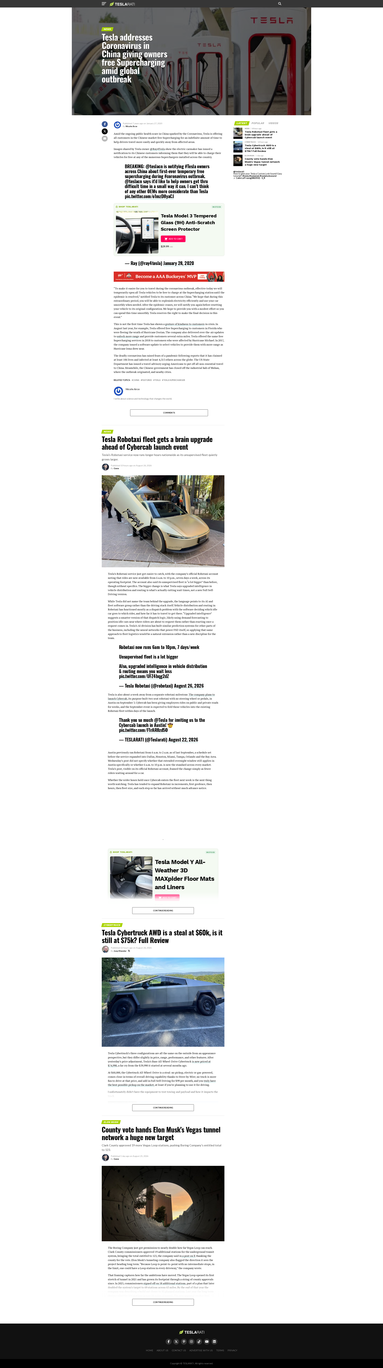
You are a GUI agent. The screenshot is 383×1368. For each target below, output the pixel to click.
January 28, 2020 (178, 263)
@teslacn (154, 166)
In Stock (217, 207)
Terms (220, 1350)
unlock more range (128, 336)
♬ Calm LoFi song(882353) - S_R (249, 178)
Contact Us (179, 1350)
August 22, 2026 (183, 739)
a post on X (188, 1256)
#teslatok (254, 176)
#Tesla (190, 166)
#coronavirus (175, 176)
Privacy (232, 1350)
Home (149, 1350)
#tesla (246, 176)
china (136, 380)
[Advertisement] (163, 819)
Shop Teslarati (128, 206)
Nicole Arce (131, 126)
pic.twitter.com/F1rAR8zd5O (143, 729)
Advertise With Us (201, 1350)
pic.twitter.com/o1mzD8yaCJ (149, 196)
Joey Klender (120, 951)
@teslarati (238, 171)
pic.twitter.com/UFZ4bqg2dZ (144, 676)
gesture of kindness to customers (185, 324)
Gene (116, 468)
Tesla (158, 380)
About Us (162, 1350)
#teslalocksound (268, 176)
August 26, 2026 (189, 685)
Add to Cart (176, 239)
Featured (147, 380)
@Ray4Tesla (157, 149)
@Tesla (160, 719)
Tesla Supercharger (174, 380)
